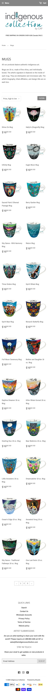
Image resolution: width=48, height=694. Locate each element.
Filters (42, 98)
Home (4, 45)
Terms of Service (24, 622)
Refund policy (24, 625)
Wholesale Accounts (24, 614)
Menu (7, 3)
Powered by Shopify (33, 680)
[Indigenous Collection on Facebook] (19, 672)
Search (24, 607)
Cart (44, 3)
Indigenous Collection (18, 680)
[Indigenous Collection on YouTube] (27, 672)
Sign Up (42, 661)
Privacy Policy (24, 618)
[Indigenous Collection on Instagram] (23, 672)
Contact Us (24, 611)
